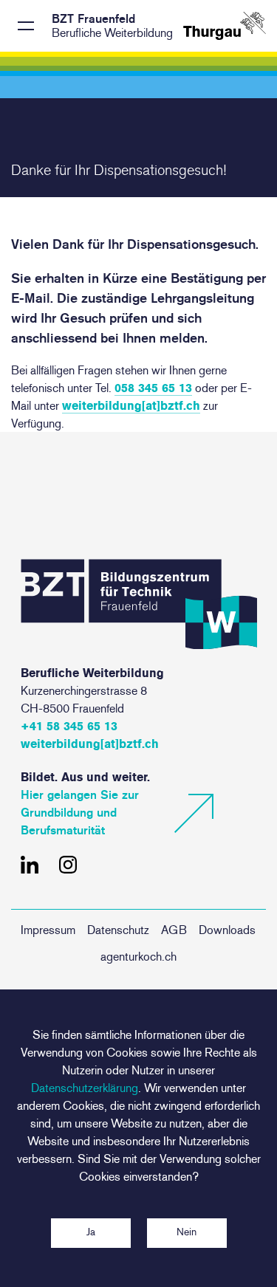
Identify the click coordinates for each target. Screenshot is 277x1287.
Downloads (227, 930)
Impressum (48, 930)
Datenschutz (118, 930)
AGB (174, 930)
